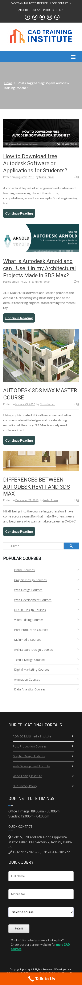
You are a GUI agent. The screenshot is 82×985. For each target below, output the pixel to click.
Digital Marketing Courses (31, 669)
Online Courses (24, 570)
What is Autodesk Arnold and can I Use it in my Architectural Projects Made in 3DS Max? (39, 268)
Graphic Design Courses (30, 580)
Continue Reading (19, 213)
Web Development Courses (33, 600)
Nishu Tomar (46, 177)
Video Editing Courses (29, 620)
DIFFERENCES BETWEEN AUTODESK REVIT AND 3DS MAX (36, 487)
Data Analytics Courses (30, 689)
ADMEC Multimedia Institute (32, 736)
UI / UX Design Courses (30, 610)
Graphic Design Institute (29, 756)
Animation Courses (27, 679)
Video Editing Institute (27, 776)
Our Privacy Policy (25, 786)
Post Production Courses (31, 630)
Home (8, 83)
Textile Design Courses (29, 660)
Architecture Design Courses (33, 650)
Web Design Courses (28, 590)
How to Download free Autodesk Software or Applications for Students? (35, 163)
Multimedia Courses (27, 640)
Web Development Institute (31, 766)
